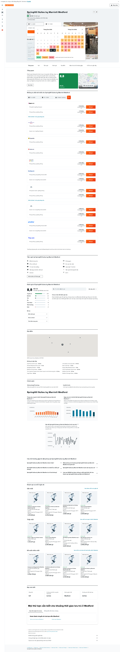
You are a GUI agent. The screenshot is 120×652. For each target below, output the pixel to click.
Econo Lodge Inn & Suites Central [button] (35, 537)
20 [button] (47, 47)
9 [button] (57, 40)
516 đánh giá (37, 16)
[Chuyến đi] (2, 26)
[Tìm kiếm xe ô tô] (2, 15)
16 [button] (57, 43)
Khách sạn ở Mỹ (54, 647)
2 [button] (57, 37)
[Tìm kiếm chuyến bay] (2, 9)
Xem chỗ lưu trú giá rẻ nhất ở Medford (89, 519)
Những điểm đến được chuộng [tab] (51, 611)
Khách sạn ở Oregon (63, 647)
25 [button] (41, 50)
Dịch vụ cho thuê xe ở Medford (36, 619)
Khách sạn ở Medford (56, 619)
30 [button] (57, 50)
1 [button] (54, 37)
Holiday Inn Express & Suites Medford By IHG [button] (34, 507)
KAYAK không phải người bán (35, 635)
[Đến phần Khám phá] (2, 19)
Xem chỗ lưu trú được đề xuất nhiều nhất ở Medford (86, 550)
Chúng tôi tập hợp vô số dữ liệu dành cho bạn (39, 638)
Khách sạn (36, 647)
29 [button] (54, 50)
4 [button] (75, 37)
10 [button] (37, 43)
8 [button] (54, 40)
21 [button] (51, 47)
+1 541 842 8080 (31, 19)
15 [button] (54, 43)
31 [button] (37, 53)
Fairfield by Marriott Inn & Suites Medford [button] (70, 506)
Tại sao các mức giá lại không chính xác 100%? (39, 640)
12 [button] (44, 43)
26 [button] (44, 50)
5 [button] (44, 40)
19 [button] (44, 47)
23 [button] (57, 47)
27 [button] (47, 50)
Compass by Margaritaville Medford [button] (36, 567)
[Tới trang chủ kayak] (9, 5)
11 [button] (75, 40)
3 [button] (37, 40)
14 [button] (51, 43)
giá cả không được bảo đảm (52, 631)
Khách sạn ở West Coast (73, 647)
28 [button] (51, 50)
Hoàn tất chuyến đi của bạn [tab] (35, 611)
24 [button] (37, 50)
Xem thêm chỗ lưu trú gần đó (91, 488)
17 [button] (37, 47)
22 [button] (54, 47)
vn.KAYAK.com (29, 647)
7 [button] (62, 40)
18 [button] (41, 47)
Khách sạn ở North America (45, 647)
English (29, 1)
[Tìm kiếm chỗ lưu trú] (2, 12)
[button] (118, 1)
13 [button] (47, 43)
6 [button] (47, 40)
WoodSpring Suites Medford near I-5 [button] (71, 538)
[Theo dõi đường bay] (2, 22)
